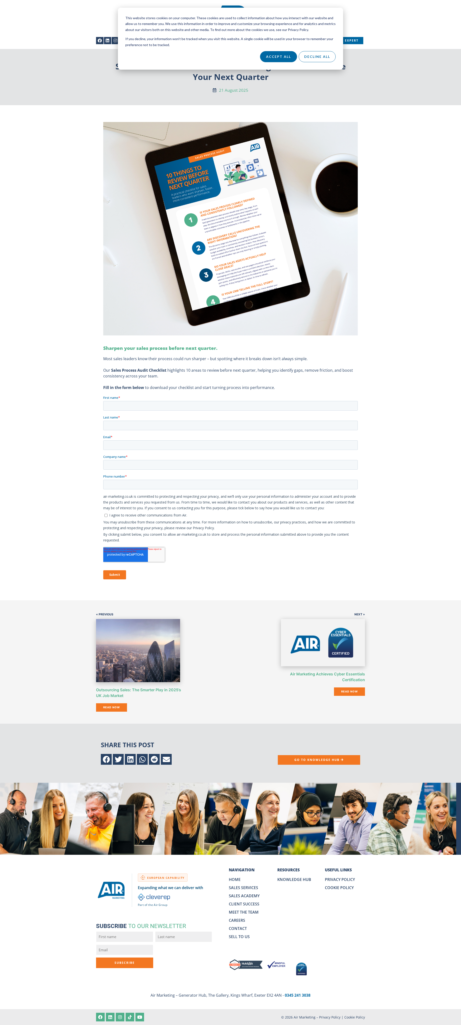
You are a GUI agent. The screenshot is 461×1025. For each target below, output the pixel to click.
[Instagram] (115, 40)
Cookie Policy (354, 1017)
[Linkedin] (107, 40)
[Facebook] (99, 40)
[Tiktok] (130, 1017)
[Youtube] (139, 1017)
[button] (106, 759)
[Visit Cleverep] (154, 897)
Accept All (278, 57)
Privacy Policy (329, 1017)
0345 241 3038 (297, 995)
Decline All (317, 57)
